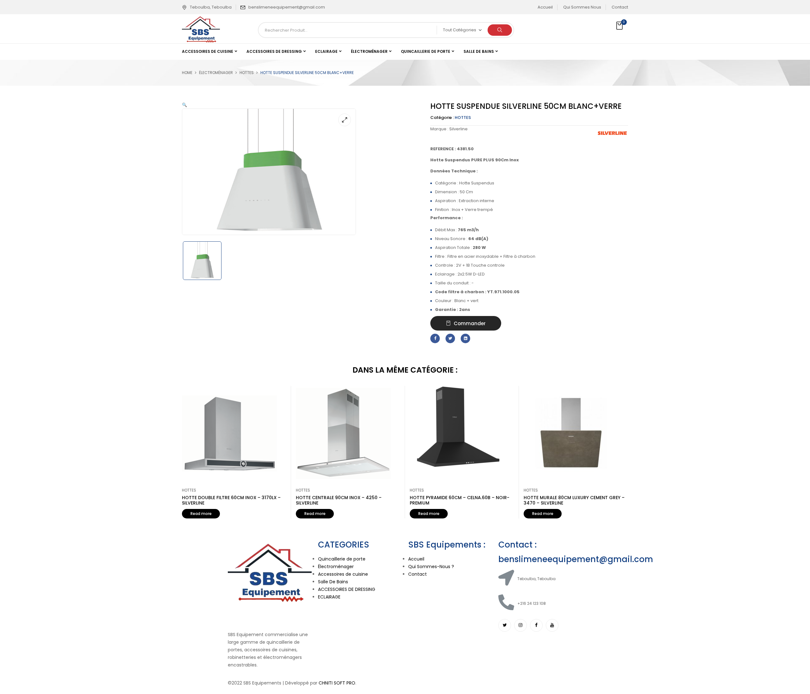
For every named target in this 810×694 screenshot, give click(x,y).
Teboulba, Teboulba (211, 7)
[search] (500, 30)
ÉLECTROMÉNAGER (216, 72)
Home (187, 72)
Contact (620, 7)
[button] (620, 26)
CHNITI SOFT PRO (337, 683)
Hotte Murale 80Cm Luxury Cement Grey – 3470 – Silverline (574, 500)
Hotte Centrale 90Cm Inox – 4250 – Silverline (339, 500)
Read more (201, 513)
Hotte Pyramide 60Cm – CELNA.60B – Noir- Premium (459, 500)
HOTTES (247, 72)
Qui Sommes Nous (582, 7)
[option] (207, 260)
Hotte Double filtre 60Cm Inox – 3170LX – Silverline (231, 500)
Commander (470, 323)
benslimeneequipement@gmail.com (286, 7)
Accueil (545, 7)
